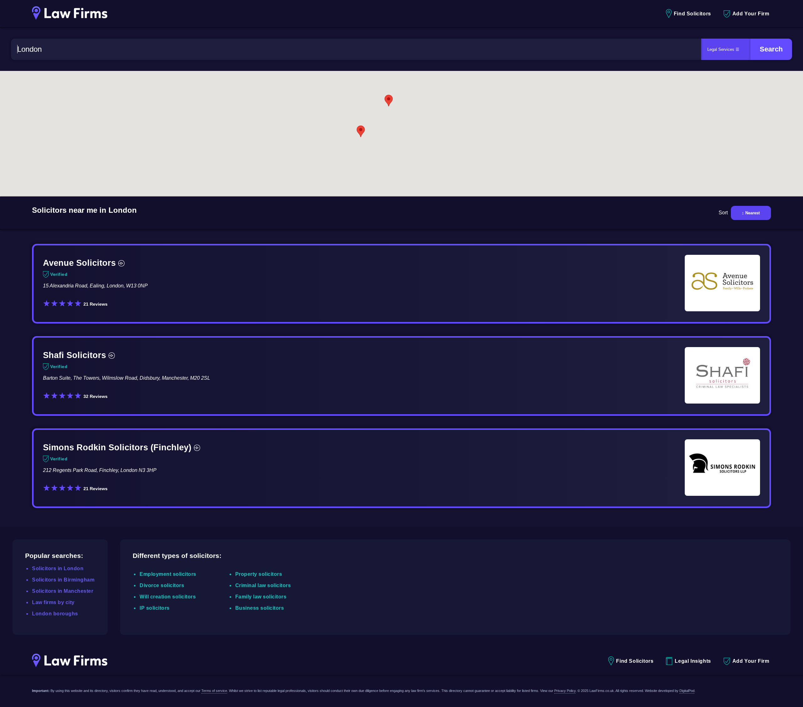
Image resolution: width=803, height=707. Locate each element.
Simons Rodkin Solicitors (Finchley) (117, 447)
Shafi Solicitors (74, 355)
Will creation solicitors (168, 596)
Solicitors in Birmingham (63, 579)
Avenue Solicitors (79, 263)
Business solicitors (259, 608)
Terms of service (214, 691)
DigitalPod (686, 691)
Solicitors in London (57, 568)
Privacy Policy (565, 691)
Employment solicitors (168, 574)
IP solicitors (155, 608)
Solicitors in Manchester (62, 591)
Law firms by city (53, 602)
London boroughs (55, 613)
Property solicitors (258, 574)
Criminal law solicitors (263, 585)
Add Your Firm (750, 13)
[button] (361, 131)
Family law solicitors (261, 596)
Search (771, 49)
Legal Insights (693, 661)
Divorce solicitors (162, 585)
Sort (723, 212)
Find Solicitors (692, 13)
